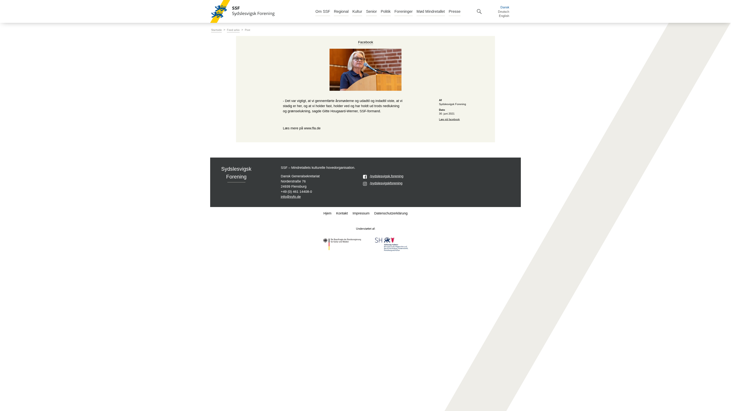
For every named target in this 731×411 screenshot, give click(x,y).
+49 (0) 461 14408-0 (296, 192)
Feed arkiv (233, 30)
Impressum (361, 213)
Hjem (327, 213)
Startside (216, 30)
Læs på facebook (449, 119)
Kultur (357, 11)
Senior (371, 11)
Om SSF (322, 11)
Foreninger (403, 11)
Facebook (365, 42)
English (504, 16)
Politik (386, 11)
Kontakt (342, 213)
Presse (454, 11)
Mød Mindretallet (431, 11)
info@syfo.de (291, 197)
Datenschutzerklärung (391, 213)
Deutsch (503, 11)
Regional (341, 11)
